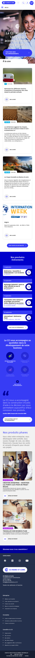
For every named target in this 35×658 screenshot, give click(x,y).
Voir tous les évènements (16, 328)
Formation (6, 615)
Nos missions (8, 635)
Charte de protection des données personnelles (16, 652)
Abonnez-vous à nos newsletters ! (15, 549)
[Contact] (32, 3)
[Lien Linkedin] (14, 560)
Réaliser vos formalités (10, 599)
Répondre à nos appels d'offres (11, 645)
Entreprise (6, 595)
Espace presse (8, 633)
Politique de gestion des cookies (14, 655)
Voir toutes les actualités (16, 246)
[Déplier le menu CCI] (18, 2)
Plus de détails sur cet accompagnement (16, 420)
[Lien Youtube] (28, 560)
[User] (27, 3)
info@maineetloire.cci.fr (10, 582)
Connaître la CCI (8, 629)
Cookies (27, 655)
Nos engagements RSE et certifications (13, 642)
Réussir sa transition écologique (12, 606)
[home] (8, 2)
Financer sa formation (9, 623)
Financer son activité (9, 603)
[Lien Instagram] (21, 560)
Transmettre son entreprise (11, 608)
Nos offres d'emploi (9, 640)
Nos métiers (7, 638)
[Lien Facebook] (6, 560)
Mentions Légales (18, 654)
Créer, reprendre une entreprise (11, 601)
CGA (11, 654)
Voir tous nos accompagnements (12, 53)
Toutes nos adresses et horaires (13, 585)
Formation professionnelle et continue (13, 621)
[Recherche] (23, 3)
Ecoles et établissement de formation (13, 618)
